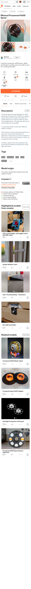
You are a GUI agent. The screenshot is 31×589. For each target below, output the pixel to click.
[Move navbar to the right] (29, 6)
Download (16, 91)
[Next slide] (28, 47)
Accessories (21, 11)
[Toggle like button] (4, 237)
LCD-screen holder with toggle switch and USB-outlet (15, 234)
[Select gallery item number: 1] (14, 291)
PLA (15, 79)
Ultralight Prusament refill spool (13, 421)
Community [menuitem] (26, 6)
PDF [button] (28, 110)
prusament (10, 157)
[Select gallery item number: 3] (15, 357)
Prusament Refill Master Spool (13, 361)
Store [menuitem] (14, 6)
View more (26, 207)
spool (3, 157)
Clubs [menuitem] (19, 6)
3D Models (4, 11)
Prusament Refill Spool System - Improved (13, 451)
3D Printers (12, 11)
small (22, 157)
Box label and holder (9, 325)
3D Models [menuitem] (7, 6)
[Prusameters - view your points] (20, 2)
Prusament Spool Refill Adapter (13, 391)
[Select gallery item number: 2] (15, 291)
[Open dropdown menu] (28, 15)
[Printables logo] (2, 6)
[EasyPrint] (17, 1)
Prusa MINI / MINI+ (4, 86)
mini (17, 157)
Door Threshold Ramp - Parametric (14, 294)
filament (4, 161)
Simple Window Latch (10, 264)
